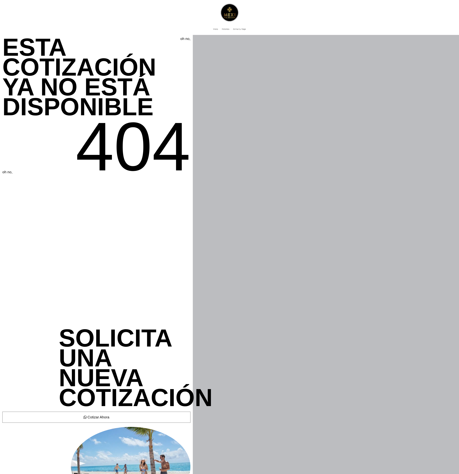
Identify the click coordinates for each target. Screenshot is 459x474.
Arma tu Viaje (239, 29)
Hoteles (225, 29)
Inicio (215, 29)
